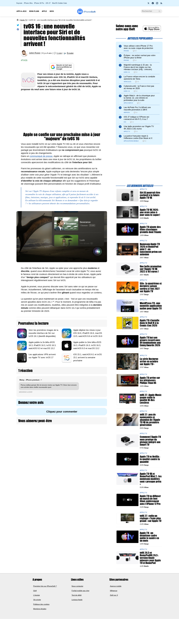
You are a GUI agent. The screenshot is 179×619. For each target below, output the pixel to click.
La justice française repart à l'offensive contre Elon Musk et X (138, 137)
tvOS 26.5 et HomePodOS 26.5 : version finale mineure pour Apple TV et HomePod (150, 557)
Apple (44, 11)
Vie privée (37, 600)
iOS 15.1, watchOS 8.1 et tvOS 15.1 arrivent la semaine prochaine (87, 357)
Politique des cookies (41, 604)
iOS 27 (48, 3)
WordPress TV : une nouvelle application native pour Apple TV (151, 306)
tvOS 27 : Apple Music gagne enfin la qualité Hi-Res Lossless (150, 398)
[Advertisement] (61, 112)
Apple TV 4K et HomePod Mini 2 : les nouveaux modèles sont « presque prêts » (151, 478)
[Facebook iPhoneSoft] (153, 4)
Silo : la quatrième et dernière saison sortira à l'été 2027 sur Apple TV (151, 287)
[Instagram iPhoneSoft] (157, 4)
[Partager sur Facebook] (18, 30)
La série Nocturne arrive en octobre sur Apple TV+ (149, 361)
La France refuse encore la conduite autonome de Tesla (139, 77)
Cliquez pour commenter (61, 411)
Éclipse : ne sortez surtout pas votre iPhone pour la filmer (139, 56)
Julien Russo (34, 53)
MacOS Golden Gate (59, 3)
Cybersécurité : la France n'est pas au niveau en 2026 (139, 87)
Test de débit (76, 595)
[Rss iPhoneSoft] (161, 4)
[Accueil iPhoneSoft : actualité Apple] (17, 20)
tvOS (24, 60)
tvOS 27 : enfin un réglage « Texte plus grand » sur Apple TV (150, 518)
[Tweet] (18, 26)
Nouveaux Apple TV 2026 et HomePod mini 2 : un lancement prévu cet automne (150, 249)
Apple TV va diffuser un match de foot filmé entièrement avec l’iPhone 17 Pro (150, 500)
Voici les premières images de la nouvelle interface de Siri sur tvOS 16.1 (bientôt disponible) (43, 333)
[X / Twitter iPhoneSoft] (148, 4)
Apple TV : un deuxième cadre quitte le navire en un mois (149, 537)
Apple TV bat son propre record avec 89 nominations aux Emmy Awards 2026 (150, 341)
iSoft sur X (114, 595)
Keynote (19, 3)
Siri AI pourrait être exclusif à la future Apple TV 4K (150, 195)
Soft (89, 11)
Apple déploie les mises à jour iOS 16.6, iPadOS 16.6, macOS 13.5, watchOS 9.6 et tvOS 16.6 (87, 333)
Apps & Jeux (21, 11)
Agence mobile (115, 586)
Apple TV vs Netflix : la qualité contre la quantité (150, 459)
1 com (59, 53)
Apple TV (23, 20)
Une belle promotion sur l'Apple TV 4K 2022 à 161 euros (139, 127)
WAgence (113, 591)
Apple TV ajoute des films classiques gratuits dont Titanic (150, 229)
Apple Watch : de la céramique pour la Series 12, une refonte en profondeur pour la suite (139, 97)
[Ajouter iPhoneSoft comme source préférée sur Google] (61, 67)
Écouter (70, 53)
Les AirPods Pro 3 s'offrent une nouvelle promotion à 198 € (137, 108)
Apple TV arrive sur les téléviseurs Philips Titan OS (150, 380)
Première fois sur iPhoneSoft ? (45, 586)
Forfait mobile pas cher (80, 591)
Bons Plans (34, 11)
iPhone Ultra (28, 3)
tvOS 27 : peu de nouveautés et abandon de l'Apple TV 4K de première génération (150, 419)
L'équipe (36, 595)
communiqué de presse (41, 156)
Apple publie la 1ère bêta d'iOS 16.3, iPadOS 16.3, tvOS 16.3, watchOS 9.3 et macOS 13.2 (87, 345)
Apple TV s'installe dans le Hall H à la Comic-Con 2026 (149, 323)
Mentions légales (39, 609)
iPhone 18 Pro (39, 3)
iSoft (35, 591)
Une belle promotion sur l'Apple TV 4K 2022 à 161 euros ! (150, 269)
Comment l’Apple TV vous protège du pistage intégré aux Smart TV (150, 441)
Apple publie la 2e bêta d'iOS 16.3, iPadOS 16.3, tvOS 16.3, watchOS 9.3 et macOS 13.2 (42, 345)
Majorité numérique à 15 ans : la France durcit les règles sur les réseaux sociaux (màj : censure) (138, 67)
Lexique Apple (77, 600)
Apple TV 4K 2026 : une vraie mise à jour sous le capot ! (150, 212)
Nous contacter (77, 586)
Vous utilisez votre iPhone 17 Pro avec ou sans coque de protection (138, 47)
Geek (52, 11)
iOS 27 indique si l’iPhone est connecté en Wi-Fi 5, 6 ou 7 (136, 118)
